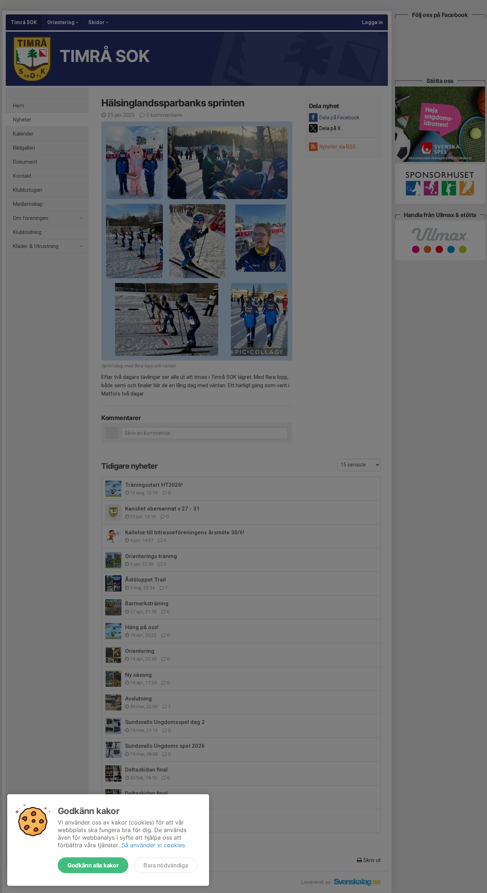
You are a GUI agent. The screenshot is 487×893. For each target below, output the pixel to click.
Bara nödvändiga (165, 865)
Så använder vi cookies (153, 845)
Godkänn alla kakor (93, 865)
